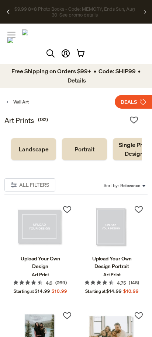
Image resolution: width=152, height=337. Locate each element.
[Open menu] (11, 35)
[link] (33, 149)
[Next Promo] (145, 12)
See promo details (74, 14)
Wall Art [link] (21, 102)
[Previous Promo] (8, 12)
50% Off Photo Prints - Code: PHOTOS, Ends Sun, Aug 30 (73, 8)
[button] (66, 53)
